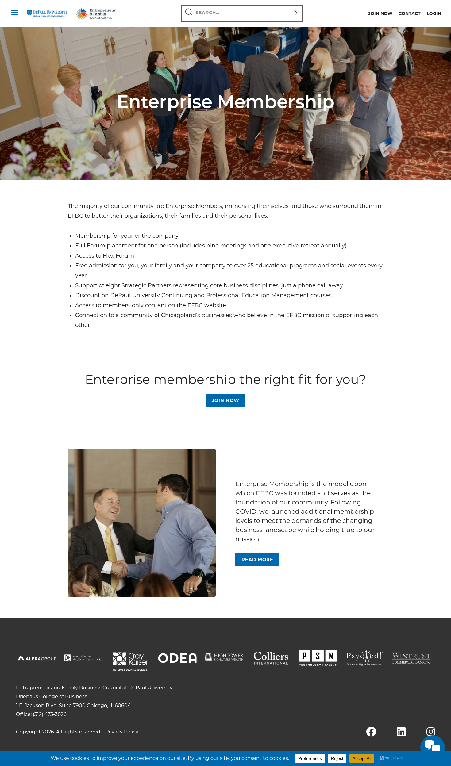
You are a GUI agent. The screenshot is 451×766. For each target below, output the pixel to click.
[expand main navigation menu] (15, 13)
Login (434, 13)
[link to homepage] (47, 13)
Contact (410, 13)
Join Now (380, 13)
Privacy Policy (121, 732)
